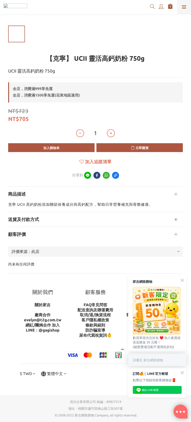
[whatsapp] (106, 175)
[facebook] (96, 175)
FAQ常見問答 (95, 304)
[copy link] (115, 175)
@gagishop (49, 330)
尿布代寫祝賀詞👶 (95, 335)
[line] (87, 175)
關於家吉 (43, 304)
